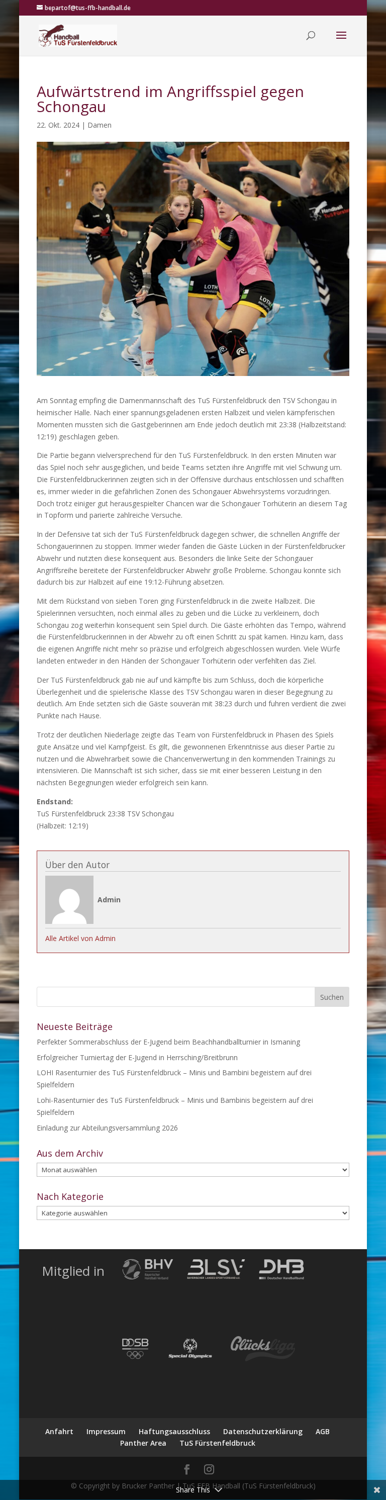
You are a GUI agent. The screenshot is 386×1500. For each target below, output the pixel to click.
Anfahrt (59, 1431)
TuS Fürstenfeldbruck (217, 1443)
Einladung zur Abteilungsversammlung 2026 (107, 1128)
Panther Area (143, 1443)
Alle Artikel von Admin (80, 938)
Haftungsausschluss (174, 1431)
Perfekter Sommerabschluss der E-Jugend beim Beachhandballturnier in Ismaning (168, 1042)
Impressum (106, 1431)
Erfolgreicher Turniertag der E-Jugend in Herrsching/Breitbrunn (137, 1057)
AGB (323, 1431)
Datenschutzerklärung (263, 1431)
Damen (99, 125)
